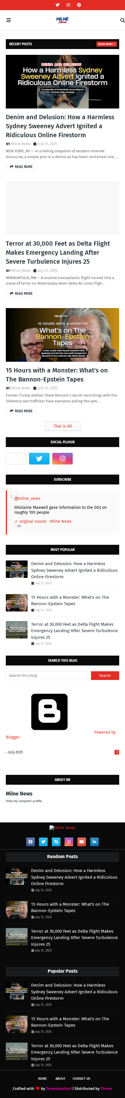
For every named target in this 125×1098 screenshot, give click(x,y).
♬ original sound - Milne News (43, 521)
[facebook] (30, 841)
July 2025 (63, 752)
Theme (106, 1088)
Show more (105, 44)
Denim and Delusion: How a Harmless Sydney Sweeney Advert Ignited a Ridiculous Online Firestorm (60, 126)
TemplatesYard (59, 1088)
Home (42, 1079)
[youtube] (81, 841)
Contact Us (81, 1079)
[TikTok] (16, 458)
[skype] (56, 841)
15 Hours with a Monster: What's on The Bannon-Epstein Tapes (57, 374)
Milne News (21, 144)
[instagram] (68, 5)
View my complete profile (24, 801)
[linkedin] (94, 841)
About (60, 1079)
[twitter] (57, 5)
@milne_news (27, 498)
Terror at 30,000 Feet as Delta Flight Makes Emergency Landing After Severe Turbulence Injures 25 (58, 252)
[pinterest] (78, 5)
